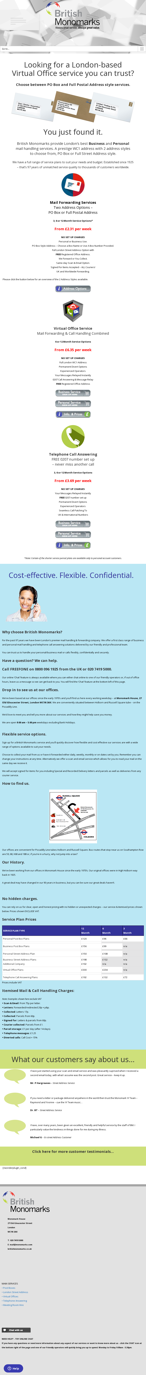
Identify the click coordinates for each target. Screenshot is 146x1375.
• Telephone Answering (14, 1300)
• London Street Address (15, 1292)
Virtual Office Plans (13, 969)
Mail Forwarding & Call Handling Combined (73, 331)
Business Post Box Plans (16, 946)
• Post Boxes (8, 1287)
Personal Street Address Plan (19, 953)
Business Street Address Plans (19, 959)
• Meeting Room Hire (13, 1305)
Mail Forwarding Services (73, 202)
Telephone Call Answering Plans (20, 977)
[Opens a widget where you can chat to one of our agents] (13, 1368)
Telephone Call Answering (73, 454)
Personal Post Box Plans (16, 938)
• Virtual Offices (10, 1296)
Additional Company (14, 963)
